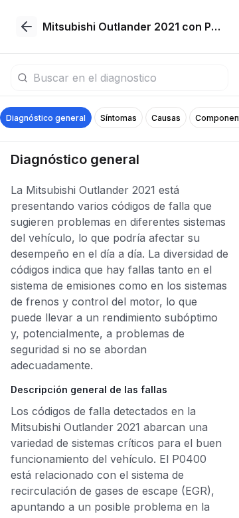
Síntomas (118, 118)
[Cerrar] (26, 26)
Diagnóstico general (46, 118)
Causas (166, 118)
